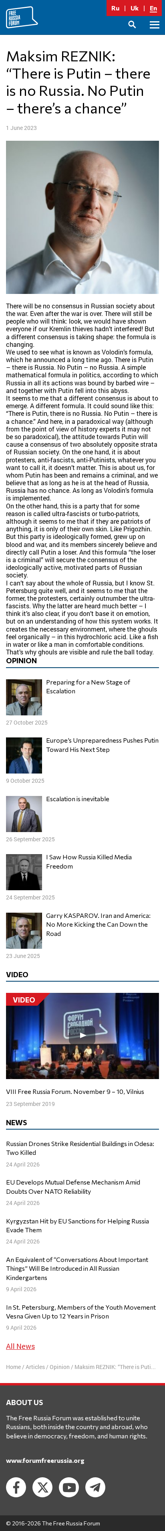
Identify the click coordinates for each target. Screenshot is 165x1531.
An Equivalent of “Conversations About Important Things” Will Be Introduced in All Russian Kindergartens (77, 1268)
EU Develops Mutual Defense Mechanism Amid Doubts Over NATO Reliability (73, 1186)
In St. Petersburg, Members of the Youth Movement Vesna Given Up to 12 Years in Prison (81, 1311)
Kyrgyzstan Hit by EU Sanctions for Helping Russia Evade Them (77, 1225)
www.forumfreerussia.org (45, 1460)
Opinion (60, 1367)
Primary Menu (154, 34)
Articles (35, 1367)
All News (20, 1346)
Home (13, 1367)
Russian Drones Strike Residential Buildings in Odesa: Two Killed (80, 1148)
